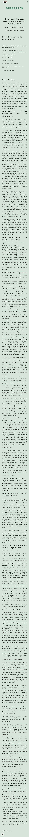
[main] (14, 8)
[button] (1, 2)
